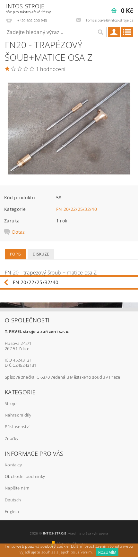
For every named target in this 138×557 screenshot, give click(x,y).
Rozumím (107, 552)
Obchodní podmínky (25, 476)
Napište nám (17, 488)
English (12, 511)
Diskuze (41, 254)
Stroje (10, 403)
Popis (15, 254)
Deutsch (13, 500)
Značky (11, 438)
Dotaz (18, 232)
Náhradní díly (18, 415)
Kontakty (13, 465)
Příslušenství (17, 426)
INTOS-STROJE (28, 8)
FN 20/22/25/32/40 (76, 209)
